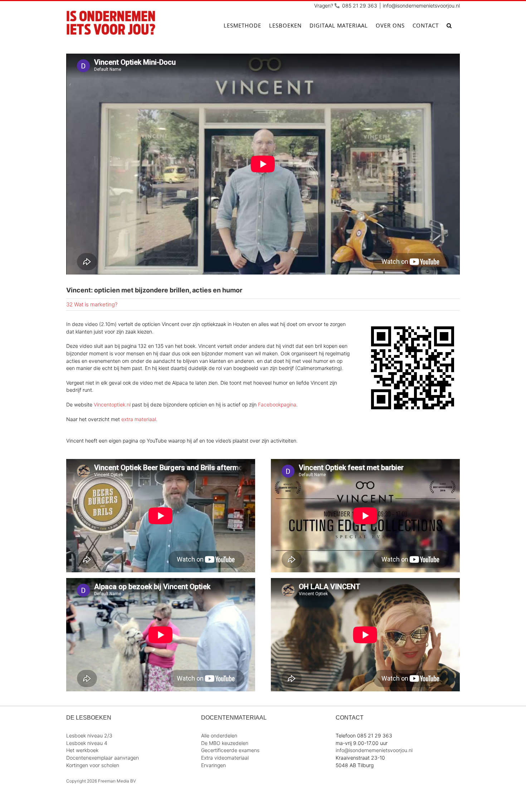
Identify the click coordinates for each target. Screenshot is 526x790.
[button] (449, 25)
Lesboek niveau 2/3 (89, 735)
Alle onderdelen (219, 735)
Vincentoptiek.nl (112, 404)
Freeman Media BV (117, 781)
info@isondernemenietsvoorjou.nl (421, 6)
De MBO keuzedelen (224, 743)
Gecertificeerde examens (230, 750)
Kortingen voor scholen (92, 765)
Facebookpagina (277, 404)
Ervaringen (213, 765)
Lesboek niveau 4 (86, 743)
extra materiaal (138, 419)
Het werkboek (82, 750)
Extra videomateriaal (225, 758)
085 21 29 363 (359, 6)
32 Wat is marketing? (91, 304)
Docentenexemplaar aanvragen (102, 758)
